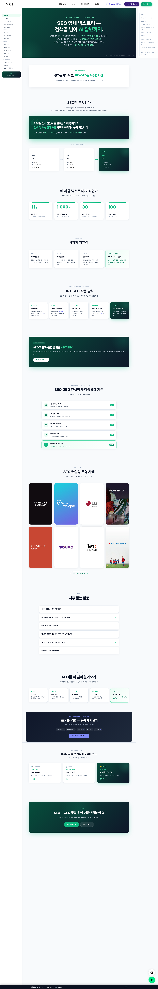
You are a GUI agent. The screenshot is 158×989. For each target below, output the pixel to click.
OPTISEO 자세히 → (41, 359)
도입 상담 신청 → (71, 824)
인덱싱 (42, 313)
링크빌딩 (6, 56)
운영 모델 (6, 65)
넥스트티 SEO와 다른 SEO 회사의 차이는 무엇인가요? (79, 634)
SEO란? (6, 32)
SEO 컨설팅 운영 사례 (146, 32)
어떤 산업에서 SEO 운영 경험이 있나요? (79, 642)
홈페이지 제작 (85, 4)
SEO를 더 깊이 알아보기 (146, 39)
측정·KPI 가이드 (8, 62)
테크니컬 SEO (7, 50)
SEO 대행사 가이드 (8, 24)
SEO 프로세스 (7, 35)
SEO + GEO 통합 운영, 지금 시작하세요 (147, 53)
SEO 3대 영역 (7, 44)
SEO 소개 (6, 15)
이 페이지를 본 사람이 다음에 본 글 (148, 48)
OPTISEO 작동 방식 (146, 24)
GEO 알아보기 (87, 824)
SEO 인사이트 (7, 21)
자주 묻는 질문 (144, 36)
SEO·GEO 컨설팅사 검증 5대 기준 (147, 28)
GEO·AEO (62, 4)
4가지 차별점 (144, 21)
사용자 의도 (60, 311)
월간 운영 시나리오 (8, 68)
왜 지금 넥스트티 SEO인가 (147, 18)
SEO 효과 (6, 38)
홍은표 (107, 55)
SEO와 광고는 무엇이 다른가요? (79, 650)
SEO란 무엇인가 (144, 14)
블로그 (97, 4)
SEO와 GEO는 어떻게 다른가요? (79, 609)
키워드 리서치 (7, 53)
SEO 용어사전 (7, 27)
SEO (73, 4)
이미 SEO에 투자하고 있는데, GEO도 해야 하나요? (79, 617)
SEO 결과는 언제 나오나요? (79, 626)
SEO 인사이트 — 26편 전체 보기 (147, 43)
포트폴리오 (6, 18)
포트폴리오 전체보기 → (79, 573)
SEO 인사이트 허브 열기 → (79, 736)
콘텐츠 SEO (7, 47)
